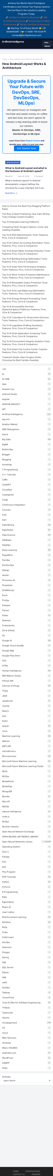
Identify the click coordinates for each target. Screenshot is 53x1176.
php (4, 866)
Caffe (4, 479)
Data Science (8, 535)
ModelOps (7, 786)
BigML (5, 444)
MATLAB (6, 746)
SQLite (5, 972)
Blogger (6, 454)
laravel (5, 726)
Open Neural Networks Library (17, 841)
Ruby (4, 927)
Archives (6, 1076)
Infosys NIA (7, 680)
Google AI (7, 640)
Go (3, 635)
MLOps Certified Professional (34, 24)
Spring (5, 957)
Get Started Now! (26, 148)
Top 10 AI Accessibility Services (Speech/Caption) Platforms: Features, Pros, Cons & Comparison (24, 309)
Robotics (6, 922)
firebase (6, 605)
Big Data (6, 439)
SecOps (6, 942)
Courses (6, 509)
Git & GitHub (8, 630)
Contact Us (19, 1174)
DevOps (6, 560)
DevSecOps (8, 565)
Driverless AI (8, 580)
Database (6, 540)
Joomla (5, 706)
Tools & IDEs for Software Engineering (21, 1002)
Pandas (5, 856)
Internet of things (10, 685)
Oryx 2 (5, 851)
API (4, 409)
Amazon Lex (8, 389)
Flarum (5, 610)
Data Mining (8, 525)
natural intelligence (11, 811)
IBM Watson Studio (11, 675)
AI (3, 374)
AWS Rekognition (10, 429)
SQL (4, 962)
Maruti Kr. (9, 176)
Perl (4, 861)
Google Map (8, 650)
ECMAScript (8, 590)
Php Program (8, 872)
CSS (4, 514)
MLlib (4, 771)
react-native (8, 912)
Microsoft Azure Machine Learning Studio (23, 766)
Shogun (6, 952)
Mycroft (6, 801)
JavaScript (7, 701)
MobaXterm (8, 781)
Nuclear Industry (10, 826)
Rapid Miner (8, 902)
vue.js (5, 1032)
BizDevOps (7, 449)
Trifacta (6, 1007)
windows (6, 1042)
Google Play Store (11, 655)
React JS (6, 907)
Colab (5, 499)
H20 (4, 660)
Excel (4, 595)
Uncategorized (12, 162)
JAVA (4, 696)
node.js (5, 816)
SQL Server (8, 967)
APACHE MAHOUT (11, 404)
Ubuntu (5, 1017)
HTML (5, 665)
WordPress (7, 1058)
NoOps (5, 821)
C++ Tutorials (9, 474)
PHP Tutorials (9, 877)
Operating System (11, 846)
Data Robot (7, 530)
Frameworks (8, 625)
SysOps (6, 987)
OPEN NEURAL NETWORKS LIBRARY (20, 836)
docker (5, 575)
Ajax (4, 384)
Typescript (7, 1012)
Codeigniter (8, 494)
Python (5, 882)
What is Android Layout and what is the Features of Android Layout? (26, 169)
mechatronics (9, 751)
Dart (4, 520)
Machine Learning (11, 736)
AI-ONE (5, 379)
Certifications (32, 1171)
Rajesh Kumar (33, 140)
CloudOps (7, 489)
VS (3, 1027)
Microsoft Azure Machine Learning (19, 761)
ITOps (5, 690)
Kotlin (5, 721)
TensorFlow (8, 997)
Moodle (6, 796)
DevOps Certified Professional (24, 17)
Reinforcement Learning (14, 917)
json (4, 716)
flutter (5, 615)
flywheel (6, 620)
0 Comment (38, 176)
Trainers (36, 1174)
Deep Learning (9, 550)
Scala (4, 932)
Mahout (6, 741)
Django (5, 570)
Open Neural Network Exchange (18, 831)
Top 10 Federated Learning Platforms (20, 222)
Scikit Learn (8, 937)
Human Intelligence (11, 670)
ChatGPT (6, 484)
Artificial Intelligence (13, 41)
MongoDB (7, 791)
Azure (5, 434)
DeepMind (7, 555)
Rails (4, 897)
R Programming (10, 892)
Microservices (9, 756)
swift (4, 982)
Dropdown (7, 585)
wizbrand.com (9, 1053)
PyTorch (6, 887)
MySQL (5, 806)
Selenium (7, 947)
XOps (4, 1068)
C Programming (10, 469)
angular (6, 399)
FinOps (5, 600)
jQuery (5, 711)
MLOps (5, 776)
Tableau (6, 992)
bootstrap (7, 464)
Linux (4, 731)
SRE (4, 977)
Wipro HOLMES (9, 1048)
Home (4, 59)
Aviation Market (10, 424)
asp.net (5, 419)
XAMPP (6, 1063)
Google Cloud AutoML (13, 645)
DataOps (6, 545)
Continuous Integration (13, 504)
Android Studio (9, 394)
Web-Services (9, 1037)
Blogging (6, 459)
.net (4, 369)
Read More (11, 193)
